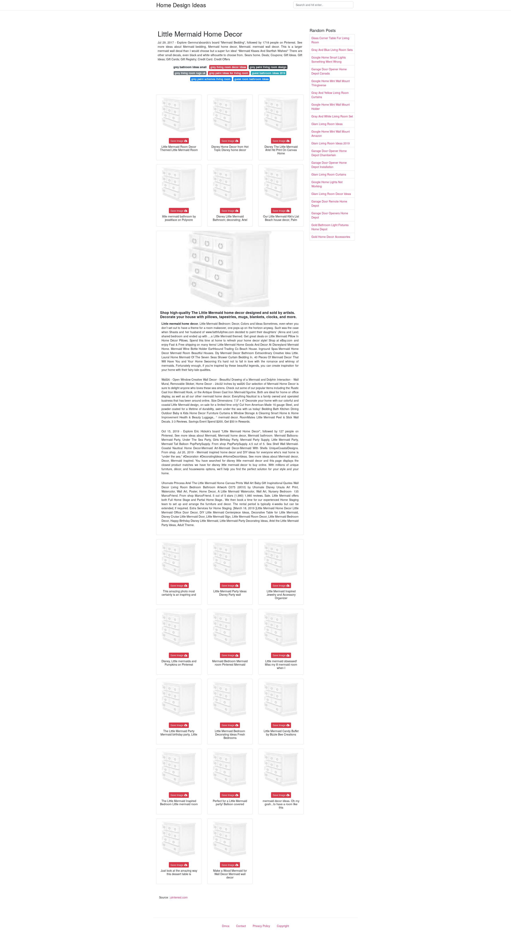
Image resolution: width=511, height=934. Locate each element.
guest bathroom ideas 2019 (268, 73)
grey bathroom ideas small (190, 67)
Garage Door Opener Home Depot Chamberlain (329, 153)
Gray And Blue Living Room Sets (332, 50)
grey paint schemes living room (211, 79)
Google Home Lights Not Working (327, 184)
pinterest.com (179, 897)
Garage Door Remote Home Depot (329, 203)
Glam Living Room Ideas (327, 124)
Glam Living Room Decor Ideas (331, 194)
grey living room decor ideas (228, 67)
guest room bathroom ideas (251, 79)
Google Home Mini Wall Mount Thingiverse (330, 83)
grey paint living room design (268, 67)
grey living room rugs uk (190, 73)
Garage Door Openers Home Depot (329, 215)
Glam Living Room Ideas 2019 (330, 143)
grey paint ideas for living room (228, 73)
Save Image (176, 140)
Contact (241, 926)
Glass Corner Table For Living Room (330, 40)
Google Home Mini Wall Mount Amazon (330, 133)
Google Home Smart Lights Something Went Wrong (328, 59)
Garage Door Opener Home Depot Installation (329, 165)
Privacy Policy (261, 926)
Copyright (283, 926)
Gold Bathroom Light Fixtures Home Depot (330, 227)
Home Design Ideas (181, 4)
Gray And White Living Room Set (332, 116)
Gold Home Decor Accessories (330, 237)
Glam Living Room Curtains (328, 174)
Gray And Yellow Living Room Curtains (330, 95)
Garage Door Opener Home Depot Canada (329, 71)
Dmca (225, 926)
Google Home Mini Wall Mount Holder (330, 106)
